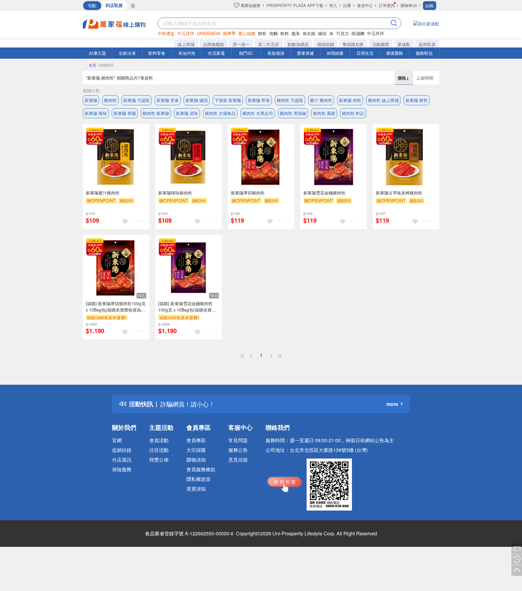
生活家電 (216, 53)
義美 (296, 33)
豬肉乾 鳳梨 (324, 113)
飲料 (284, 33)
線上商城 (186, 44)
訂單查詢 (387, 5)
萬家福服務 (250, 5)
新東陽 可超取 (136, 100)
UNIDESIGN (208, 33)
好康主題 (97, 53)
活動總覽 (380, 44)
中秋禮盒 (166, 33)
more (392, 403)
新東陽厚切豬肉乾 (248, 193)
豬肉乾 (110, 100)
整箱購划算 (353, 44)
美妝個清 (275, 53)
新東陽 (91, 100)
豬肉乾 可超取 (290, 100)
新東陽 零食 (167, 100)
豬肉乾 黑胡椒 (293, 113)
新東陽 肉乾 (350, 100)
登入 (333, 5)
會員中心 (365, 5)
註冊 (347, 5)
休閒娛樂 (335, 53)
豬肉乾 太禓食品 (220, 113)
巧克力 (342, 33)
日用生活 (364, 53)
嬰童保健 (305, 53)
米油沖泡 (186, 53)
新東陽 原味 (187, 113)
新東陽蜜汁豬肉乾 (103, 193)
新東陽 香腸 (125, 113)
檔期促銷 (325, 44)
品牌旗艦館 (213, 44)
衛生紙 (309, 33)
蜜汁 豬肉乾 (321, 100)
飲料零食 (156, 53)
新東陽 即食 (259, 100)
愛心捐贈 (246, 33)
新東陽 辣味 (96, 113)
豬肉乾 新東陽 (156, 113)
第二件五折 (268, 44)
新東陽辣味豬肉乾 (175, 193)
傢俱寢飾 (394, 53)
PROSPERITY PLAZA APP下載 (294, 5)
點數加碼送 (298, 44)
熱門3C (246, 53)
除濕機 (358, 33)
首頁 (92, 64)
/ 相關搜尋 (105, 64)
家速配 (404, 44)
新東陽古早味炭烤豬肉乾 (399, 193)
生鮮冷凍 (127, 53)
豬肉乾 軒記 (353, 113)
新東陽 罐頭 (196, 100)
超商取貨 (427, 44)
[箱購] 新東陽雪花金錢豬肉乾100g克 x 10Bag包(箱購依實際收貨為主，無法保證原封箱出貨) (187, 306)
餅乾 (262, 33)
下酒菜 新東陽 (227, 100)
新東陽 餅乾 (416, 100)
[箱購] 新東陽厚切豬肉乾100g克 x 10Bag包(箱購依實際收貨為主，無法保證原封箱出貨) (116, 306)
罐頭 (322, 33)
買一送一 (241, 44)
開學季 (229, 33)
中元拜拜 (185, 33)
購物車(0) (409, 5)
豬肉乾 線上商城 (383, 100)
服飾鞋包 (424, 53)
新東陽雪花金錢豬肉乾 (324, 193)
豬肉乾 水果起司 (257, 113)
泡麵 (273, 33)
